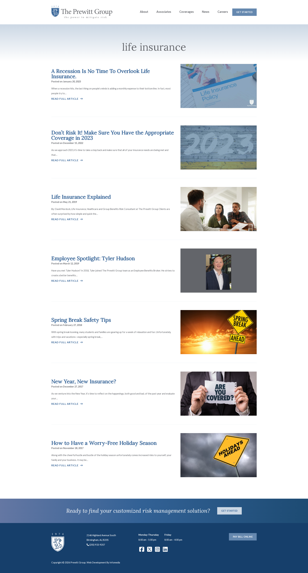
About (144, 11)
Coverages (186, 11)
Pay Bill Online (243, 536)
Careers (223, 11)
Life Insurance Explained (81, 196)
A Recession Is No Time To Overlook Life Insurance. (100, 73)
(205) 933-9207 (97, 544)
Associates (163, 11)
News (205, 11)
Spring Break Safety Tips (81, 319)
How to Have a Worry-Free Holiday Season (104, 443)
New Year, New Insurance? (83, 381)
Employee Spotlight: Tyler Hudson (93, 258)
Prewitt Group (81, 12)
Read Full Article (64, 98)
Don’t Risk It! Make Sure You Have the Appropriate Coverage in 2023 (112, 135)
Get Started (244, 12)
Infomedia (115, 562)
